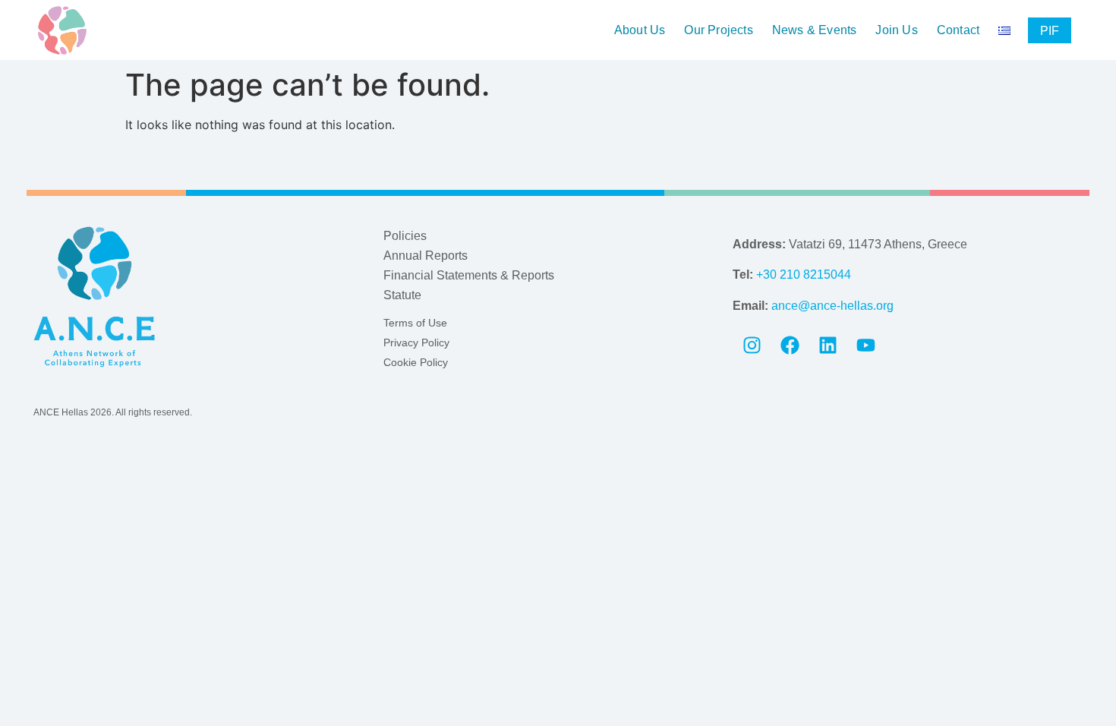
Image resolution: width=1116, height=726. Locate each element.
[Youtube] (865, 346)
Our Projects (718, 30)
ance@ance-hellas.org (832, 305)
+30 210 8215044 (803, 274)
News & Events (814, 30)
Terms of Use (415, 323)
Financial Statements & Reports (468, 275)
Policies (405, 235)
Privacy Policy (416, 342)
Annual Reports (425, 255)
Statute (402, 295)
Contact (958, 30)
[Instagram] (752, 346)
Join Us (896, 30)
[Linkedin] (827, 346)
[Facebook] (790, 346)
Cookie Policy (415, 362)
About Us (640, 30)
